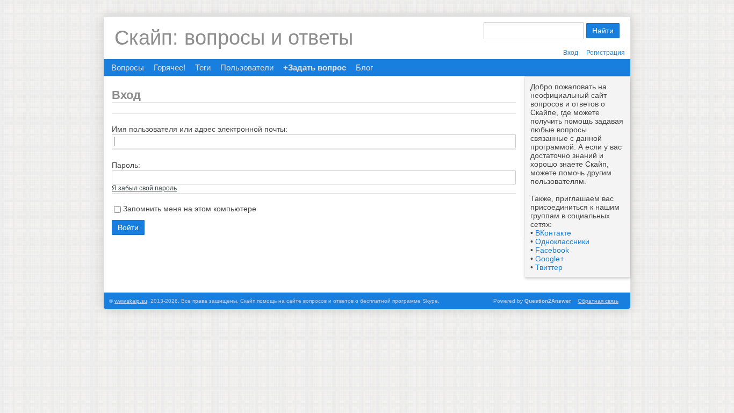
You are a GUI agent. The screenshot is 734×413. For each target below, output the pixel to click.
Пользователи (247, 67)
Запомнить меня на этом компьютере (189, 208)
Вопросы (127, 67)
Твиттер (549, 267)
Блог (364, 67)
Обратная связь (598, 301)
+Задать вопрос (314, 67)
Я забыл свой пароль (144, 188)
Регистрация (605, 52)
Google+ (549, 258)
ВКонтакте (553, 233)
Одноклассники (562, 241)
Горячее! (169, 67)
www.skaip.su (130, 301)
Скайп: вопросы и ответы (233, 37)
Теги (203, 67)
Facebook (552, 250)
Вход (570, 52)
